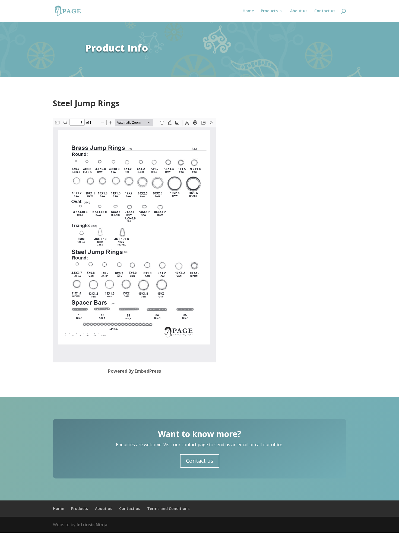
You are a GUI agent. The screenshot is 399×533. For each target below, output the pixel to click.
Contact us (324, 11)
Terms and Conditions (168, 508)
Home (248, 11)
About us (298, 11)
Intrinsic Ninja (92, 525)
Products (269, 11)
